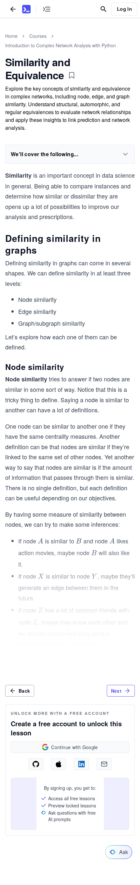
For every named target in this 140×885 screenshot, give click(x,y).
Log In (124, 8)
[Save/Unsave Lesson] (71, 75)
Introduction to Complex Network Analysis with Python (60, 45)
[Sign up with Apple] (58, 764)
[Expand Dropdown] (125, 154)
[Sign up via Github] (35, 764)
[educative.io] (26, 9)
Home (11, 36)
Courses (38, 36)
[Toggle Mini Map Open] (46, 9)
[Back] (13, 9)
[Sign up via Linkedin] (81, 764)
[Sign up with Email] (104, 764)
